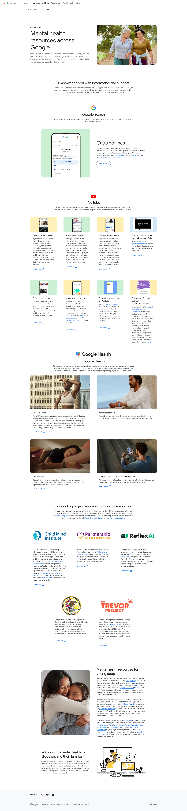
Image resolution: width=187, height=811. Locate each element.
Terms (52, 804)
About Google (62, 804)
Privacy (45, 804)
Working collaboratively (72, 3)
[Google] (34, 804)
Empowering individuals (40, 3)
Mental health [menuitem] (44, 9)
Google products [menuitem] (30, 9)
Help (155, 804)
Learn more (102, 164)
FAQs (87, 804)
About (26, 3)
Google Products (76, 804)
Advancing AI (56, 3)
